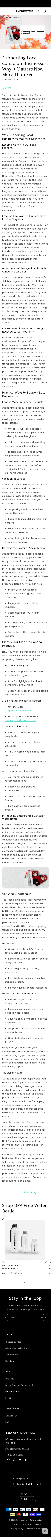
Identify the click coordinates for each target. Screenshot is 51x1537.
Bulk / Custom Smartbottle (19, 1385)
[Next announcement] (46, 4)
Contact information (35, 1529)
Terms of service (34, 1524)
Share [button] (8, 87)
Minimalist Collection (16, 1348)
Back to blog (27, 1192)
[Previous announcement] (5, 4)
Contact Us (11, 1415)
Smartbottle (21, 1520)
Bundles (9, 1361)
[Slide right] (32, 1283)
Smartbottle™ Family (11, 1266)
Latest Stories (12, 1391)
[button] (6, 11)
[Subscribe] (42, 1317)
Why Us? (9, 1378)
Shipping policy (16, 1529)
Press (8, 1398)
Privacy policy (18, 1524)
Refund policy (36, 1520)
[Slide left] (19, 1283)
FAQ (7, 1422)
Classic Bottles (13, 1342)
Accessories (11, 1354)
